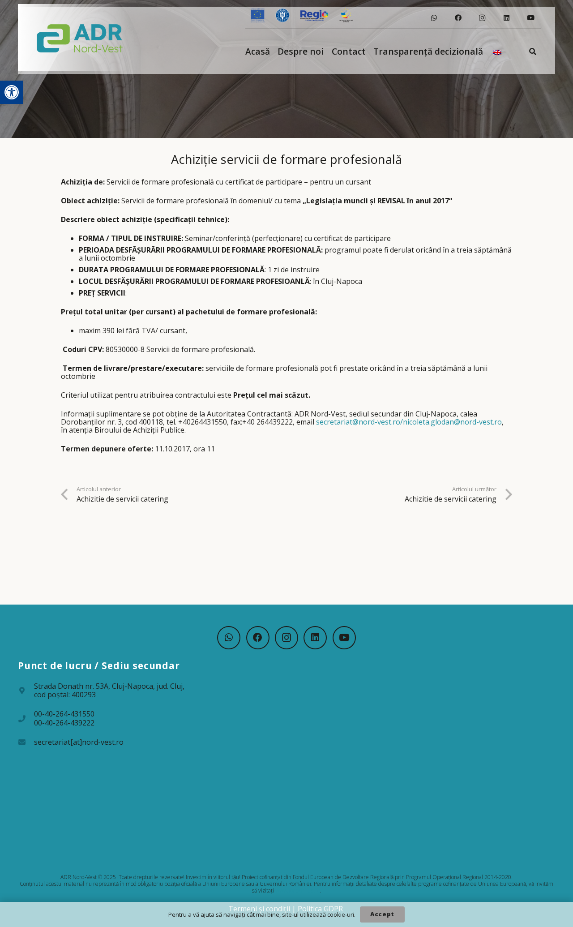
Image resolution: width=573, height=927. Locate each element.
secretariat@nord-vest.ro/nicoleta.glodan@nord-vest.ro (409, 422)
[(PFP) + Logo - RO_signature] (80, 37)
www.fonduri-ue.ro (297, 890)
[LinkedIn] (506, 18)
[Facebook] (458, 18)
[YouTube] (530, 18)
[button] (11, 92)
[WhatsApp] (433, 18)
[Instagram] (482, 18)
